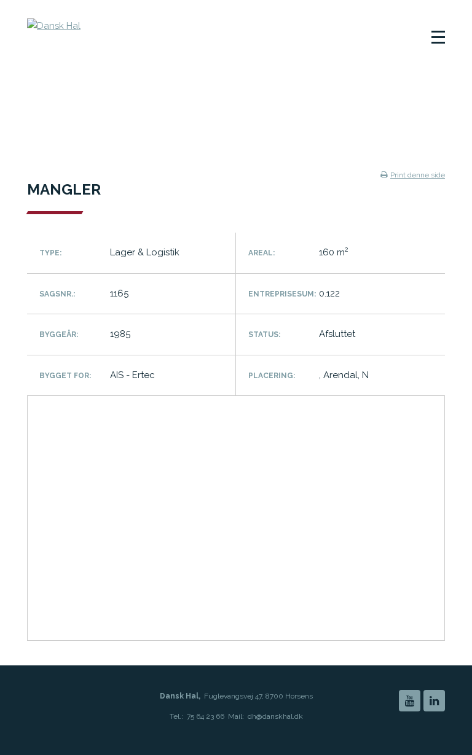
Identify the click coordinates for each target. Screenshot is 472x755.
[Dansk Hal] (119, 39)
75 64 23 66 (205, 716)
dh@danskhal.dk (275, 716)
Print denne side (417, 175)
